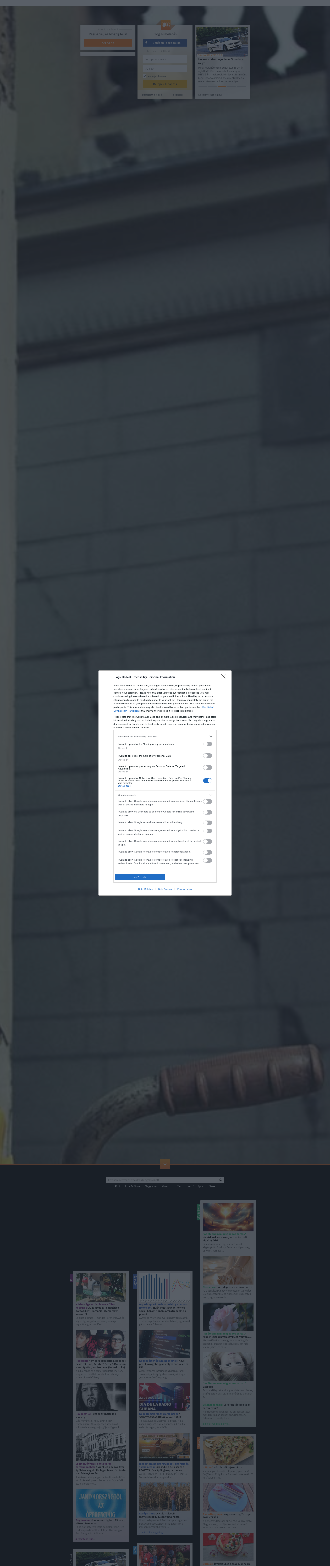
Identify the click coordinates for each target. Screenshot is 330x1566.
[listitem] (165, 736)
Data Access (165, 889)
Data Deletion (145, 889)
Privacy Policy (184, 889)
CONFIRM (140, 877)
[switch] (207, 744)
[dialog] (165, 783)
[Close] (224, 677)
